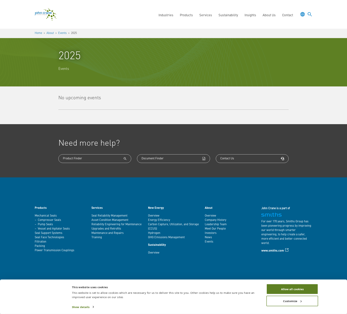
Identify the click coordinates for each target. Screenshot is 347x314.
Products (41, 208)
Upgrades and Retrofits (106, 228)
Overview (153, 215)
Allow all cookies (292, 289)
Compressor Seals (49, 220)
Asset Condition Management (109, 220)
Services (97, 208)
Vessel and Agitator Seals (54, 228)
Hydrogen (154, 233)
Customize (290, 301)
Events (62, 33)
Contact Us (227, 158)
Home (38, 33)
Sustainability (157, 245)
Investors (211, 233)
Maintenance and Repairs (107, 233)
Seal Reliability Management (109, 215)
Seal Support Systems (48, 233)
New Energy (156, 208)
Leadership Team (216, 224)
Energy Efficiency (159, 220)
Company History (215, 220)
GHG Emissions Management (166, 237)
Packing (40, 246)
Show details (80, 307)
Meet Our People (215, 228)
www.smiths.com (272, 250)
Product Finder (72, 158)
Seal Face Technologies (49, 237)
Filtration (40, 241)
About (50, 33)
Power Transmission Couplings (54, 250)
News (208, 237)
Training (96, 237)
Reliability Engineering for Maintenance (116, 224)
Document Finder (153, 158)
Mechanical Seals (46, 215)
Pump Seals (45, 224)
